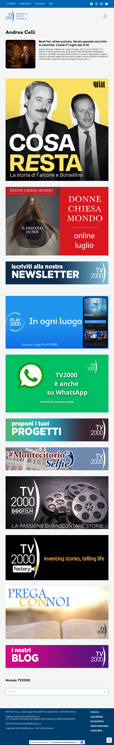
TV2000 (11, 3)
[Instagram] (101, 4)
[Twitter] (96, 4)
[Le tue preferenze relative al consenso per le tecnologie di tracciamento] (109, 740)
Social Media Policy (99, 726)
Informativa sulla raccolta (39, 742)
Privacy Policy (97, 721)
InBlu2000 (25, 3)
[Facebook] (91, 4)
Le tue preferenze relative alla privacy (64, 742)
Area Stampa (97, 716)
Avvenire (40, 3)
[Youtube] (106, 4)
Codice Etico (96, 730)
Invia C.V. (95, 712)
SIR (51, 3)
